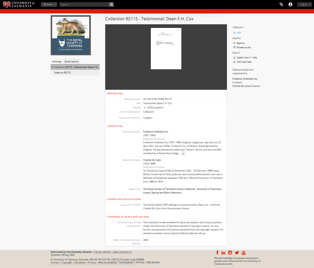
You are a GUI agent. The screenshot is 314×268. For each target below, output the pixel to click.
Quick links (290, 4)
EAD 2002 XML (244, 61)
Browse (48, 4)
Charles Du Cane (152, 160)
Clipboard (281, 4)
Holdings (57, 61)
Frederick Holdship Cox (155, 131)
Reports (240, 43)
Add (239, 32)
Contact (55, 262)
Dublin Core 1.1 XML (246, 57)
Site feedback (126, 262)
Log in (303, 4)
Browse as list (243, 47)
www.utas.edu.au (122, 251)
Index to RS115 (62, 72)
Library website (102, 251)
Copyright (67, 262)
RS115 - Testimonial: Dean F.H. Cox (84, 67)
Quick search (71, 61)
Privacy (92, 262)
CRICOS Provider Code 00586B (127, 259)
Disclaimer (80, 262)
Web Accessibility (107, 262)
